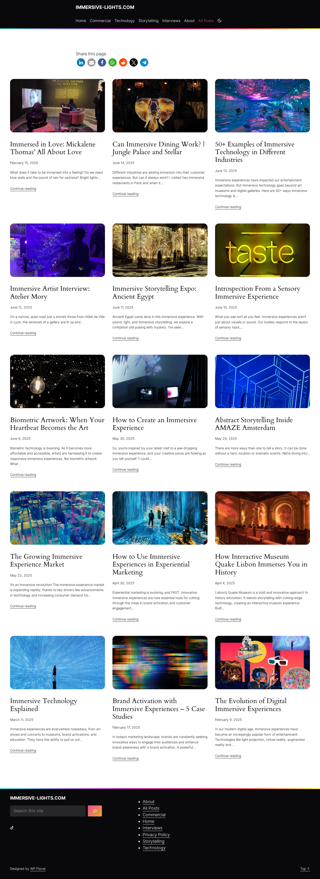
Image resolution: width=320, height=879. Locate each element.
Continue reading (23, 188)
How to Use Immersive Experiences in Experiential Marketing (151, 564)
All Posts (151, 808)
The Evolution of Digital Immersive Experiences (251, 705)
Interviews (152, 827)
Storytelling (153, 841)
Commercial (154, 814)
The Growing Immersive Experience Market (46, 560)
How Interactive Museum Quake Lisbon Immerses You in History (261, 564)
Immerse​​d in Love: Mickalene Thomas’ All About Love (53, 148)
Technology (154, 847)
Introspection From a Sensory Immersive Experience (257, 292)
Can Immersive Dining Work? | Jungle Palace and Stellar (158, 148)
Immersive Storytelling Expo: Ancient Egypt (154, 292)
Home (148, 821)
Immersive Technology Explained (43, 705)
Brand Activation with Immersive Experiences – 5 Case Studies (158, 709)
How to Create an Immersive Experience (154, 424)
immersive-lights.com (105, 7)
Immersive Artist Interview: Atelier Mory (49, 292)
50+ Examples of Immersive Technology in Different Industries (254, 152)
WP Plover (38, 869)
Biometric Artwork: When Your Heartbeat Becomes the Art (57, 424)
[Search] (95, 810)
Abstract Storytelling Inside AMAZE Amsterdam (254, 424)
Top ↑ (305, 869)
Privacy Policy (156, 834)
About (148, 801)
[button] (81, 62)
